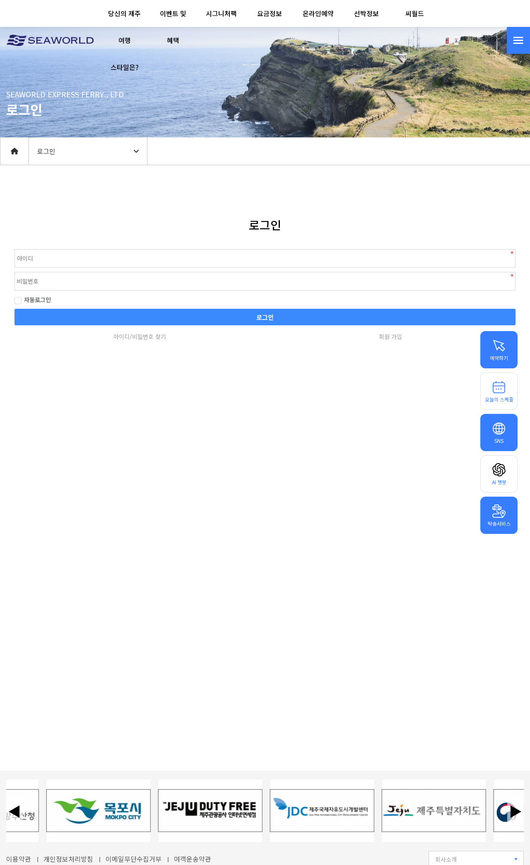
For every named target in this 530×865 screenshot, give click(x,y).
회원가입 (491, 39)
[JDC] (314, 811)
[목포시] (91, 811)
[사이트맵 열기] (518, 40)
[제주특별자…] (426, 811)
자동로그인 (37, 300)
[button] (125, 40)
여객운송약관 (192, 859)
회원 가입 (390, 336)
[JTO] (202, 811)
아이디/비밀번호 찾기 (139, 336)
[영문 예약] (447, 39)
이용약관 (18, 859)
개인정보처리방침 (68, 859)
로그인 (470, 39)
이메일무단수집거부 (133, 859)
